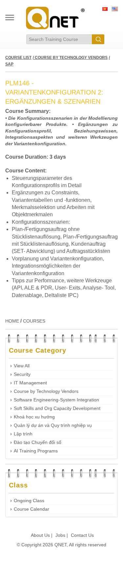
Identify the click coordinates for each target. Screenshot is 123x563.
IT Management (30, 382)
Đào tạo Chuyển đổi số (37, 442)
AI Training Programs (36, 451)
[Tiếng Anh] (115, 9)
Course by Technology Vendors (46, 391)
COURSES (34, 321)
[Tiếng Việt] (105, 9)
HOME (12, 321)
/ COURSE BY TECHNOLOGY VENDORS (70, 57)
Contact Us (82, 535)
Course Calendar (31, 509)
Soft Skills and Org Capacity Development (57, 408)
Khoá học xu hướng (34, 416)
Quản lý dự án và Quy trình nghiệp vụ (53, 425)
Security (22, 374)
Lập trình (23, 433)
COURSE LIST (18, 57)
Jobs (60, 535)
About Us (40, 535)
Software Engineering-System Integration (56, 399)
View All (22, 365)
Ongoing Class (29, 500)
